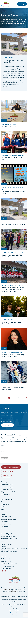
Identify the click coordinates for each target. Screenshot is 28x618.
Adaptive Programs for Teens (9, 492)
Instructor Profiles (6, 516)
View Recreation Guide (10, 467)
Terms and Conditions (14, 610)
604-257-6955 (7, 568)
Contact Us (7, 425)
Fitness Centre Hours (7, 544)
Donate (5, 475)
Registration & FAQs (6, 484)
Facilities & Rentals (7, 499)
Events (4, 120)
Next (26, 397)
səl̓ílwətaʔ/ (14, 591)
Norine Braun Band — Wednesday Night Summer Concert (13, 355)
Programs (4, 482)
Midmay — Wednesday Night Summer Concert (11, 323)
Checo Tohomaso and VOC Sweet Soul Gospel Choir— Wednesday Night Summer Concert (13, 289)
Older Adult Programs (7, 487)
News (4, 218)
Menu (20, 4)
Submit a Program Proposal (8, 519)
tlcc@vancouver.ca (8, 421)
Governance (4, 521)
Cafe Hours (4, 546)
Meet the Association (9, 127)
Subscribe (4, 458)
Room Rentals (5, 502)
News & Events (5, 529)
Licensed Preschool (6, 489)
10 (19, 397)
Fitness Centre (5, 504)
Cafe (2, 509)
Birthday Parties (5, 494)
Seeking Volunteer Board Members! (13, 62)
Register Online (8, 471)
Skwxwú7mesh (21, 589)
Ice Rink (3, 506)
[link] (14, 62)
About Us (4, 514)
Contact (4, 556)
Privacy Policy (14, 608)
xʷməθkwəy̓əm (6, 589)
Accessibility (14, 612)
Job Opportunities (6, 524)
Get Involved (4, 526)
